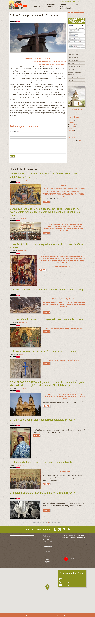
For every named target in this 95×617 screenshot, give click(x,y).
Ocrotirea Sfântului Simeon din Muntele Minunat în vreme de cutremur (47, 319)
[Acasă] (18, 4)
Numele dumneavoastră (14, 131)
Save (18, 21)
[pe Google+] (59, 529)
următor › (80, 140)
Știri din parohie (73, 77)
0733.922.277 (72, 582)
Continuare (46, 202)
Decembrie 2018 (72, 137)
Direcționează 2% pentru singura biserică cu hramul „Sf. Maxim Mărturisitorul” (77, 21)
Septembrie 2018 (72, 132)
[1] (81, 506)
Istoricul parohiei (73, 60)
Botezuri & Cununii (51, 5)
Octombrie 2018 (72, 134)
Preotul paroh (61, 1)
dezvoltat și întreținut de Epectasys (76, 558)
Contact (79, 1)
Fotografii (77, 4)
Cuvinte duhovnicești (21, 19)
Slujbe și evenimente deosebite (74, 73)
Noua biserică (37, 5)
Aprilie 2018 (72, 126)
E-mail (11, 135)
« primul (34, 522)
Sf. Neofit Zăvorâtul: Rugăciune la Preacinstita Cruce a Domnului (44, 351)
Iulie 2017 (71, 120)
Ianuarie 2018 (72, 122)
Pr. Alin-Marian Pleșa (30, 19)
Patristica (71, 69)
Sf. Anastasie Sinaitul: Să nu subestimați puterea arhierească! (43, 419)
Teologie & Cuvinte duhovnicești (65, 6)
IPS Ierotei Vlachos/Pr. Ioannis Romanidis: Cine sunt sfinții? (41, 462)
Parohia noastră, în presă (76, 66)
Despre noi (75, 1)
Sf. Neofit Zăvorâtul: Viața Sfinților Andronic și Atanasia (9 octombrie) (46, 289)
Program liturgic (68, 1)
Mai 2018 (71, 128)
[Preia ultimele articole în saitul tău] (69, 529)
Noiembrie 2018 (72, 135)
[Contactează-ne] (64, 529)
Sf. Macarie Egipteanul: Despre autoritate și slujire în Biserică (42, 492)
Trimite (12, 156)
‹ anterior (73, 140)
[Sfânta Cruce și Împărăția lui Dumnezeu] (38, 37)
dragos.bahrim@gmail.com (68, 585)
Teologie (70, 80)
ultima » (59, 522)
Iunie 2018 (71, 130)
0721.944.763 (65, 582)
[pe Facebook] (55, 529)
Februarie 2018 (72, 124)
